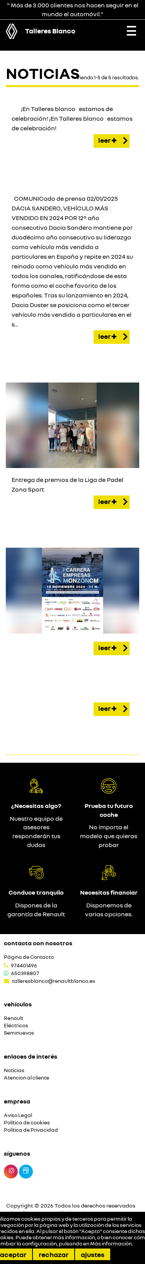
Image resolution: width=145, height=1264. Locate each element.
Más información (111, 1243)
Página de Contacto (29, 957)
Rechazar (53, 1254)
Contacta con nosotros (38, 943)
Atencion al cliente (26, 1078)
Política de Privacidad (31, 1130)
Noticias (14, 1070)
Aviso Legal (18, 1115)
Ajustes (92, 1254)
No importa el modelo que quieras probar (108, 836)
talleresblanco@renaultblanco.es (53, 981)
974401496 (24, 965)
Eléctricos (16, 1025)
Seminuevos (19, 1033)
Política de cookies (27, 1123)
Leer (105, 140)
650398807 (25, 973)
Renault (13, 1018)
